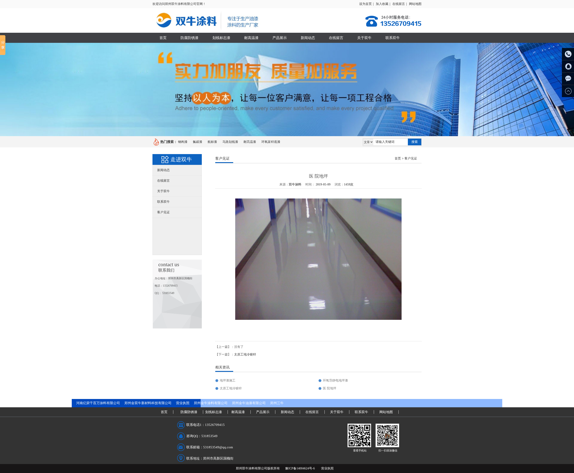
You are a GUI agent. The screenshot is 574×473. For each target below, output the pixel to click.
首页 (163, 38)
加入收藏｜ (383, 4)
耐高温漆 (251, 38)
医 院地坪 (329, 388)
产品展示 (279, 38)
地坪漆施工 (227, 380)
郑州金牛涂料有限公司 (211, 403)
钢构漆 (182, 142)
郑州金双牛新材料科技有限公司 (148, 403)
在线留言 (336, 38)
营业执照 (182, 403)
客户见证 (163, 212)
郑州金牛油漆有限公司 (249, 403)
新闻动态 (308, 38)
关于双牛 (364, 38)
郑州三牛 (277, 403)
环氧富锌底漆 (270, 142)
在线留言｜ (400, 4)
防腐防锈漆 (189, 38)
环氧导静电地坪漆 (335, 380)
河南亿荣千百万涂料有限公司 (98, 403)
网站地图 (415, 4)
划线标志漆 (221, 38)
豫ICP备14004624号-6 (300, 468)
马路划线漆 (230, 142)
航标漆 (212, 142)
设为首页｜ (367, 4)
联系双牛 (392, 38)
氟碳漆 (197, 142)
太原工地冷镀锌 (245, 354)
